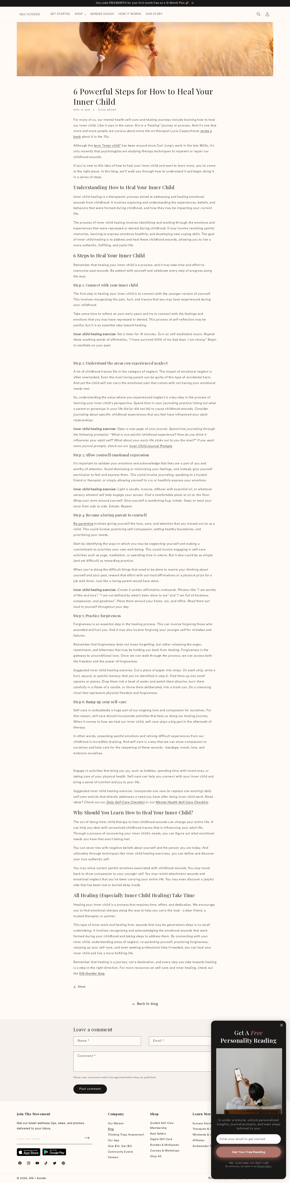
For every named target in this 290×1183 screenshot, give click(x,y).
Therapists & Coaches (207, 1129)
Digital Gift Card (161, 1139)
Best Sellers (158, 1133)
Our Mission (116, 1123)
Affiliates (199, 1140)
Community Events (120, 1151)
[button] (80, 14)
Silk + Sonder (38, 1178)
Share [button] (82, 986)
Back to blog (147, 1004)
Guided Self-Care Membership (162, 1126)
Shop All (155, 1156)
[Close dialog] (281, 1025)
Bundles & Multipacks (164, 1145)
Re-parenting (83, 523)
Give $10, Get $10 (120, 1146)
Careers (113, 1157)
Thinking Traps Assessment (126, 1134)
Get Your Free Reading (248, 1152)
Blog (111, 1129)
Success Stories (203, 1123)
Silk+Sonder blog (92, 973)
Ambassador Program (207, 1146)
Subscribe (87, 1139)
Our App (113, 1140)
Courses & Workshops (164, 1150)
